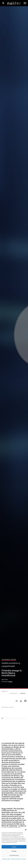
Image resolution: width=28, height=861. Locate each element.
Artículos (22, 693)
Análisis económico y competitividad (11, 665)
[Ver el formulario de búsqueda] (3, 3)
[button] (25, 829)
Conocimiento (14, 693)
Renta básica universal (7, 707)
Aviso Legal (23, 859)
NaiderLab (4, 691)
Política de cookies (6, 859)
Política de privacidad (15, 859)
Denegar (14, 851)
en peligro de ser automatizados (13, 748)
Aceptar (14, 847)
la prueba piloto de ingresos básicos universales (12, 770)
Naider (10, 681)
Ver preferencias (14, 855)
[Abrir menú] (24, 3)
